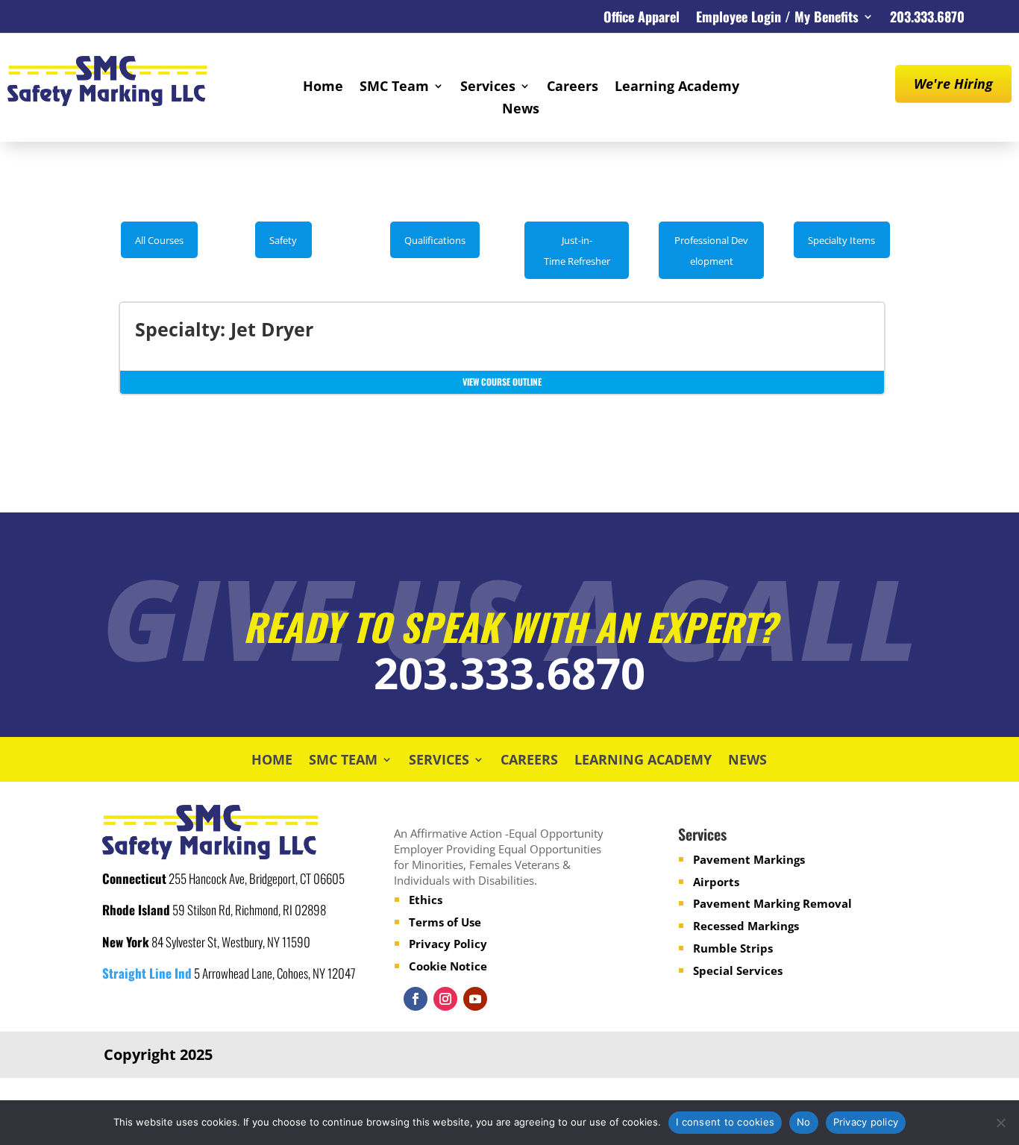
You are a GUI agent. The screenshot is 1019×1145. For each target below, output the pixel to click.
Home (323, 88)
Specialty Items (841, 240)
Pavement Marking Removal (772, 903)
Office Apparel (641, 18)
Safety (283, 240)
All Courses (159, 240)
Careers (572, 88)
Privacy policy (866, 1122)
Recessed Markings (746, 925)
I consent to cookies (725, 1122)
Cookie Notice (448, 966)
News (520, 110)
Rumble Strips (733, 948)
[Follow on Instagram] (445, 999)
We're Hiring (953, 83)
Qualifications (434, 240)
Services (487, 88)
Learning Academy (677, 88)
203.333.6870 (927, 18)
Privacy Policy (448, 943)
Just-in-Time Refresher (577, 250)
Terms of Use (445, 922)
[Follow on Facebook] (415, 999)
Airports (716, 881)
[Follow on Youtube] (475, 999)
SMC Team (394, 88)
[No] (1000, 1122)
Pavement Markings (749, 859)
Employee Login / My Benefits (777, 18)
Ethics (425, 899)
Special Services (738, 970)
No (804, 1122)
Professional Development (711, 250)
